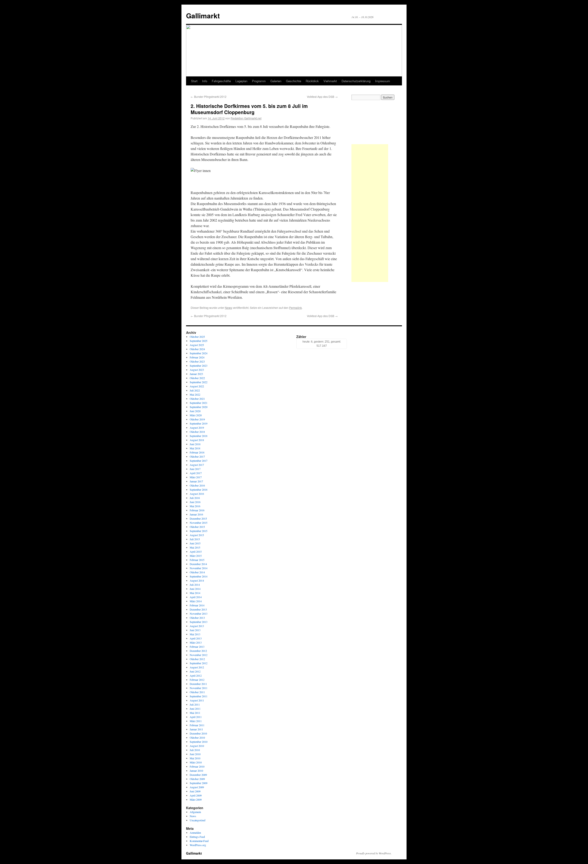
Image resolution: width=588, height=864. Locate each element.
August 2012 (197, 667)
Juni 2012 (195, 671)
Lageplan (241, 81)
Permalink (295, 308)
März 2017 (196, 477)
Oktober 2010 (197, 737)
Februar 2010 (197, 766)
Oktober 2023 (197, 361)
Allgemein (195, 812)
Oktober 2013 (197, 617)
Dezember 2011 (198, 684)
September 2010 (198, 741)
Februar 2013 (197, 646)
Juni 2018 (195, 444)
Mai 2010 (195, 758)
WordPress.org (198, 845)
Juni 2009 (195, 791)
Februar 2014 (197, 605)
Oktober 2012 (197, 659)
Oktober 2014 (197, 572)
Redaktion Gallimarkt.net (246, 118)
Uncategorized (197, 820)
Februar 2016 (197, 510)
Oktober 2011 (197, 692)
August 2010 (197, 746)
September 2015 (198, 531)
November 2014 (198, 568)
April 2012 (196, 675)
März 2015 (196, 555)
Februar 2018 (197, 452)
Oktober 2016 (197, 485)
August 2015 (197, 535)
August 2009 (197, 787)
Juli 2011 (195, 704)
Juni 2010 (195, 754)
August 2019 (197, 427)
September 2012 (198, 663)
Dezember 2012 (198, 651)
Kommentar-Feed (199, 841)
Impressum (382, 81)
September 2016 (198, 489)
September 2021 (198, 403)
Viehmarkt (330, 81)
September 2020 (198, 407)
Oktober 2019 (197, 419)
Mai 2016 (195, 506)
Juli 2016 (195, 498)
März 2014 (196, 601)
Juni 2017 (195, 469)
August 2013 (197, 626)
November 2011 (198, 688)
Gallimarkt (203, 15)
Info (204, 81)
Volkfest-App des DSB (322, 97)
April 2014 (196, 597)
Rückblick (312, 81)
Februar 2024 (197, 357)
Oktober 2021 (197, 398)
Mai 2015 (195, 547)
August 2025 (197, 345)
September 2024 (198, 353)
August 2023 (197, 369)
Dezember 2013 (198, 609)
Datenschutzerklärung (356, 81)
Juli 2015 (195, 539)
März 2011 (196, 721)
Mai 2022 (195, 394)
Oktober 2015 (197, 527)
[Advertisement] (369, 213)
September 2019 (198, 423)
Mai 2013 (195, 634)
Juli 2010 (195, 750)
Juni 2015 (195, 543)
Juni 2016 (195, 502)
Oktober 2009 (197, 779)
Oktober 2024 (197, 349)
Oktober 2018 (197, 431)
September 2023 (198, 365)
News (228, 308)
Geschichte (293, 81)
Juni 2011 (195, 708)
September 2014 (198, 576)
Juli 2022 (195, 390)
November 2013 (198, 613)
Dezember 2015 (198, 518)
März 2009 (196, 799)
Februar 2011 (197, 725)
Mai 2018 (195, 448)
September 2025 (198, 341)
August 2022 (197, 386)
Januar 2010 (196, 770)
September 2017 (198, 460)
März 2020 (196, 415)
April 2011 (196, 717)
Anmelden (195, 832)
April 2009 (196, 795)
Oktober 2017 (197, 456)
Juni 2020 (195, 411)
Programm (259, 81)
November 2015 (198, 522)
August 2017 (197, 465)
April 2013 (196, 638)
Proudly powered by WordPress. (374, 853)
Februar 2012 (197, 679)
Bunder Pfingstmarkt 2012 (208, 97)
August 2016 (197, 493)
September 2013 (198, 622)
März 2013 (196, 642)
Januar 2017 (196, 481)
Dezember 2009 (198, 775)
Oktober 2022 (197, 378)
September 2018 (198, 436)
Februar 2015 (197, 560)
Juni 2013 (195, 630)
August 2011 (197, 700)
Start (194, 81)
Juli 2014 (195, 584)
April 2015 (196, 551)
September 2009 (198, 783)
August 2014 (197, 580)
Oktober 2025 (197, 336)
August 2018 (197, 440)
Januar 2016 (196, 514)
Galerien (275, 81)
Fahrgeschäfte (221, 81)
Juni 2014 (195, 589)
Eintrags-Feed (197, 837)
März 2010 (196, 762)
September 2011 (198, 696)
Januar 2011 (196, 729)
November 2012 (198, 655)
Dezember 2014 (198, 564)
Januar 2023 (196, 374)
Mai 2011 (195, 713)
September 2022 (198, 382)
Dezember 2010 (198, 733)
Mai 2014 (195, 593)
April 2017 (196, 473)
